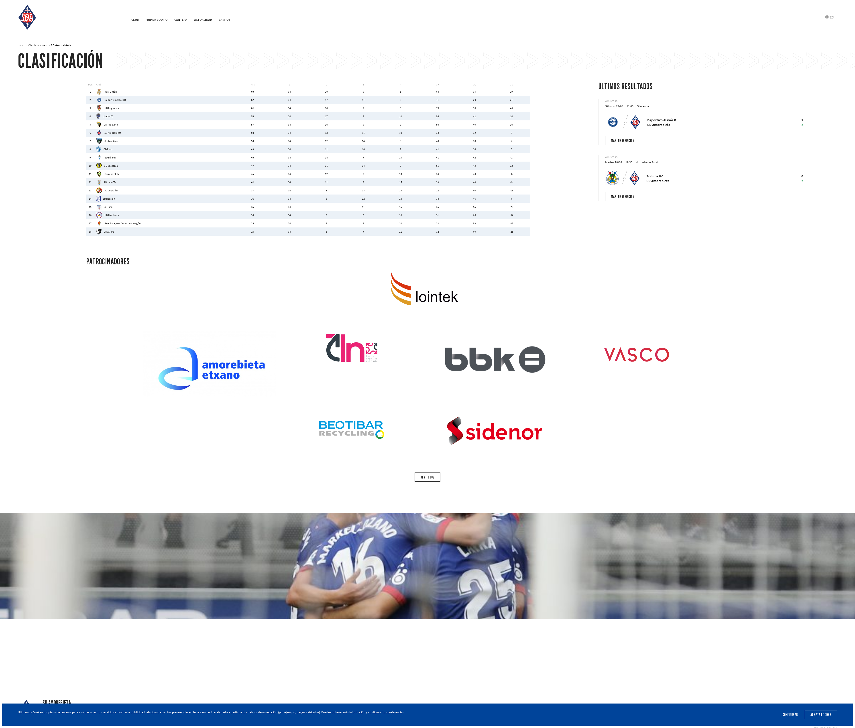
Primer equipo (156, 20)
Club (135, 20)
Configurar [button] (790, 714)
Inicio (21, 45)
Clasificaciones (37, 45)
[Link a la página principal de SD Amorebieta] (69, 17)
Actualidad (203, 20)
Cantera (180, 20)
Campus (225, 20)
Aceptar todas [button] (820, 714)
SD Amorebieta (57, 702)
